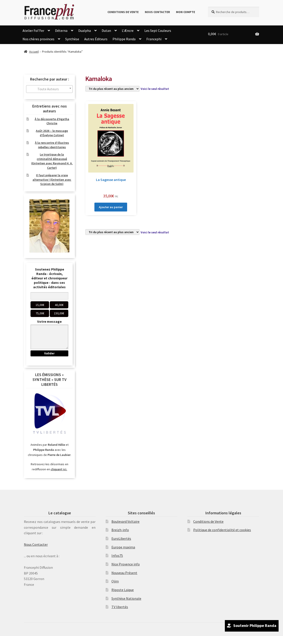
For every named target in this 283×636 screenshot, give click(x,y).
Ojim (115, 581)
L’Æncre (128, 30)
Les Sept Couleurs (157, 30)
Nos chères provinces (38, 39)
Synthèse (72, 39)
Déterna (61, 30)
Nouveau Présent (124, 573)
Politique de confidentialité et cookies (222, 530)
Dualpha (84, 30)
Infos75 (117, 555)
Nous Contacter (157, 12)
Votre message (49, 321)
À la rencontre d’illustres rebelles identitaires (52, 145)
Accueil (34, 52)
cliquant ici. (59, 469)
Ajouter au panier (111, 207)
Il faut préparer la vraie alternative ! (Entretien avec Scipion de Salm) (52, 179)
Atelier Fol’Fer (33, 30)
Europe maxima (123, 547)
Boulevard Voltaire (125, 521)
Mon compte (185, 12)
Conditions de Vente (123, 12)
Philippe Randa (124, 39)
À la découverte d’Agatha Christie (52, 121)
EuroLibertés (121, 538)
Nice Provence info (125, 564)
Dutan (106, 30)
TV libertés (119, 607)
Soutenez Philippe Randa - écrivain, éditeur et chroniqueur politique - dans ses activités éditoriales (49, 278)
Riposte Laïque (122, 590)
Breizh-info (120, 530)
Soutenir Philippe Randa (254, 625)
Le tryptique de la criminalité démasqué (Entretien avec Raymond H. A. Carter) (52, 160)
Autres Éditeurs (95, 39)
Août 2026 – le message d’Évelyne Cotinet (52, 133)
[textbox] (49, 89)
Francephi (153, 39)
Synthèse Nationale (126, 598)
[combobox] (49, 89)
